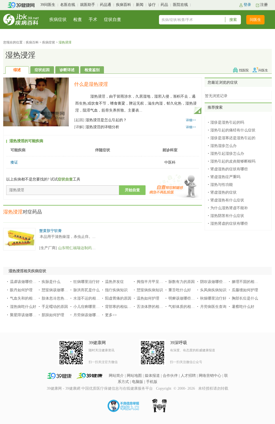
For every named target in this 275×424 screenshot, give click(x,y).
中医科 (170, 162)
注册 (264, 5)
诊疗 (152, 5)
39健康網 (72, 388)
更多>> (111, 315)
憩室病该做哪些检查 (58, 290)
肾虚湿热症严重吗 (225, 177)
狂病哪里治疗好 (86, 282)
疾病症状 (58, 19)
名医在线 (67, 5)
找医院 (244, 70)
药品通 (105, 5)
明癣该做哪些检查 (183, 298)
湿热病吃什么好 (23, 307)
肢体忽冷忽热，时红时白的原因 (68, 298)
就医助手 (87, 5)
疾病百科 (123, 5)
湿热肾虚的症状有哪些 (229, 224)
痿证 (14, 162)
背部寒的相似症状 (120, 307)
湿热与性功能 (221, 185)
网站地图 (134, 376)
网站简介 (116, 376)
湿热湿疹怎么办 (223, 146)
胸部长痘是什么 (245, 298)
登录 (247, 5)
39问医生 (47, 5)
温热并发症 (114, 282)
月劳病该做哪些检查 (90, 315)
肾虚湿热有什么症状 (227, 200)
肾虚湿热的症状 (223, 192)
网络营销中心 (210, 376)
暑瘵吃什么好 (243, 307)
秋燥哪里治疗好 (213, 298)
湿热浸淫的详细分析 (96, 127)
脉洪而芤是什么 (86, 290)
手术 (93, 19)
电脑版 (137, 382)
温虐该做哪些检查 (25, 282)
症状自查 (112, 19)
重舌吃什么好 (179, 290)
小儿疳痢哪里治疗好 (90, 307)
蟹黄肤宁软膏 (50, 231)
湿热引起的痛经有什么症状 (232, 130)
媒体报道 (152, 376)
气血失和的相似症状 (27, 298)
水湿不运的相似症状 (90, 298)
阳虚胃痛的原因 (118, 298)
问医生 (255, 20)
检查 (77, 19)
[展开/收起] (197, 110)
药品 (164, 5)
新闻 (139, 5)
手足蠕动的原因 (55, 307)
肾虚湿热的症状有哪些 (229, 169)
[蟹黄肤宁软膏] (19, 231)
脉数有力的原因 (181, 282)
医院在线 (180, 5)
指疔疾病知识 (116, 290)
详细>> (191, 120)
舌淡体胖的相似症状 (154, 307)
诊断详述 (67, 70)
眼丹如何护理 (21, 290)
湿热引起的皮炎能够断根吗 (232, 161)
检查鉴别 (92, 70)
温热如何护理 (148, 298)
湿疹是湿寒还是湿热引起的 (232, 138)
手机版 (151, 382)
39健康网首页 (22, 5)
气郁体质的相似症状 (185, 307)
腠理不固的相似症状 (249, 282)
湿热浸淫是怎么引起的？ (100, 120)
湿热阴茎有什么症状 (227, 216)
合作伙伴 (170, 376)
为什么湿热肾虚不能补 (229, 208)
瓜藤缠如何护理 (245, 290)
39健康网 (54, 388)
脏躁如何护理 (53, 315)
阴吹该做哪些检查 (215, 282)
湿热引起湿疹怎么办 (227, 154)
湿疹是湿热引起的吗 (227, 122)
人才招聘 (188, 376)
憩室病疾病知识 (150, 290)
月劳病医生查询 (213, 307)
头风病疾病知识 (213, 290)
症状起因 (42, 70)
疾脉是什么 (51, 282)
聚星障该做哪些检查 (27, 315)
